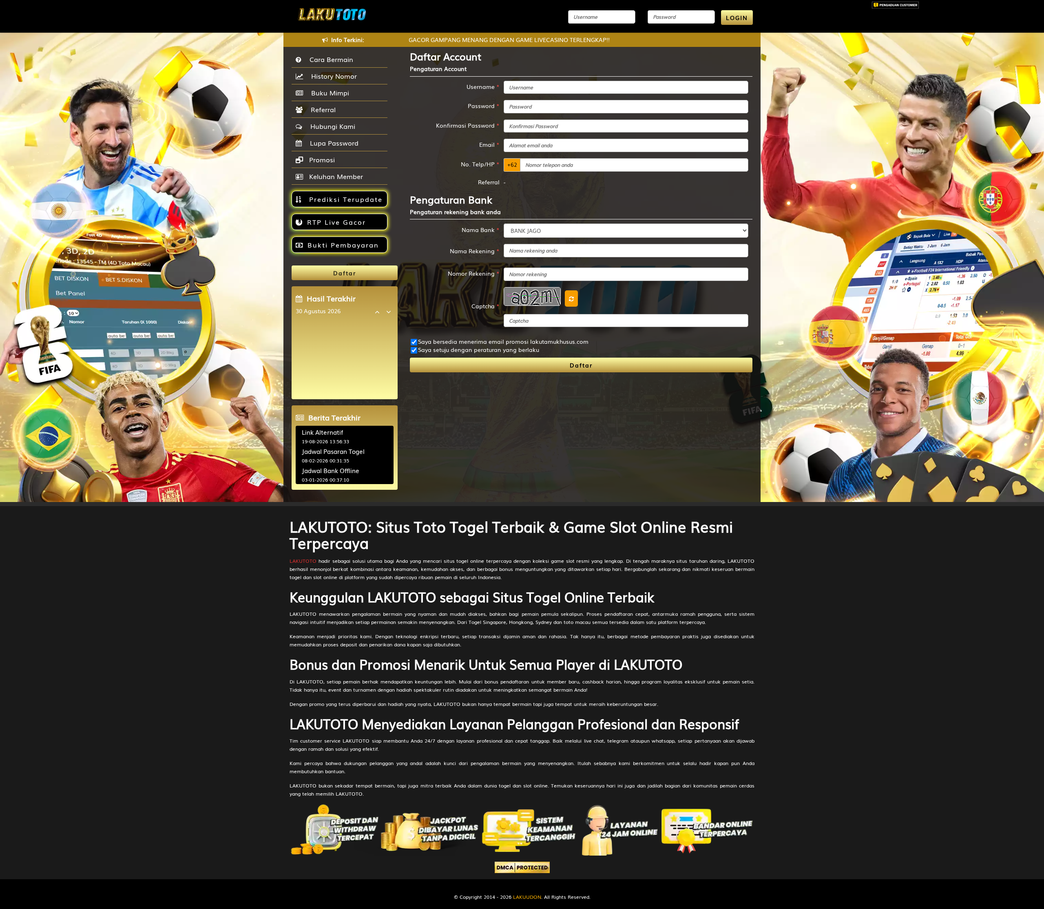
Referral (321, 109)
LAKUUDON (527, 896)
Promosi (321, 159)
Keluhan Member (335, 176)
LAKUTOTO (303, 560)
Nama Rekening (475, 251)
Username (483, 86)
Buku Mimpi (328, 92)
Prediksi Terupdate (344, 199)
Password (484, 106)
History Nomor (332, 76)
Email (489, 144)
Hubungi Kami (330, 126)
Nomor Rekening (474, 273)
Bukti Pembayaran (343, 245)
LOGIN (737, 17)
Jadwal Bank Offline (330, 470)
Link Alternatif (322, 431)
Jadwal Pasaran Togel (333, 451)
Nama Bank (481, 230)
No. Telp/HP (480, 164)
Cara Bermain (329, 59)
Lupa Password (332, 143)
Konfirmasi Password (468, 125)
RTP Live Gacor (336, 222)
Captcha (485, 306)
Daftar (581, 365)
